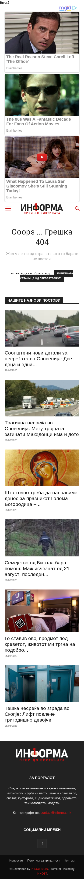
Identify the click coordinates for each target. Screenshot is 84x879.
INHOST (42, 873)
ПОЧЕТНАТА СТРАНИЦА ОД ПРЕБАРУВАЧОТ (46, 276)
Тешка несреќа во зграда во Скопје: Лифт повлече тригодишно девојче (37, 713)
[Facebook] (42, 843)
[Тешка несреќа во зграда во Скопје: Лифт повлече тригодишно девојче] (42, 683)
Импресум (16, 860)
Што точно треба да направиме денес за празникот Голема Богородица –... (41, 498)
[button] (7, 208)
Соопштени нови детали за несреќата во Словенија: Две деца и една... (38, 358)
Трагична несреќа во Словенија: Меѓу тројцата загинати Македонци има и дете (42, 428)
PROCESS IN (39, 869)
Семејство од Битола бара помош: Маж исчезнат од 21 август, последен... (37, 568)
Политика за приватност (43, 860)
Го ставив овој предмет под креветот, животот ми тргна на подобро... (40, 643)
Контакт (69, 860)
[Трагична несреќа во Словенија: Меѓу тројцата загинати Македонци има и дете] (42, 398)
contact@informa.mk (56, 812)
